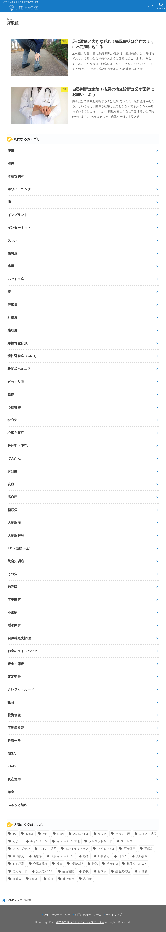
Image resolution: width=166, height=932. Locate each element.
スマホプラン (21, 848)
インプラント (18, 215)
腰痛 (11, 163)
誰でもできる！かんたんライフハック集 (80, 922)
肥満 (11, 150)
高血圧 (13, 497)
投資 (11, 702)
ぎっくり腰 (16, 381)
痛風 (11, 266)
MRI (45, 833)
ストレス (126, 841)
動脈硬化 (103, 856)
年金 (11, 792)
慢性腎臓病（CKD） (23, 356)
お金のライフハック (23, 651)
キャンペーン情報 (68, 841)
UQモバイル (81, 833)
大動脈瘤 (14, 522)
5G (15, 833)
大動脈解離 (16, 535)
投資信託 (14, 715)
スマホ (13, 240)
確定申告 (14, 676)
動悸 (11, 394)
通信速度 (68, 878)
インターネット (19, 227)
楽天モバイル (44, 871)
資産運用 (14, 779)
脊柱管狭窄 (16, 176)
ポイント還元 (47, 848)
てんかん (14, 458)
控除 (95, 863)
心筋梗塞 (14, 407)
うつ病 (13, 574)
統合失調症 (16, 561)
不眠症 (13, 612)
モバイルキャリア (76, 848)
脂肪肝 (13, 330)
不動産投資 (16, 727)
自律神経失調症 (19, 638)
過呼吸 (13, 586)
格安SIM (112, 863)
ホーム (150, 6)
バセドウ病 (16, 279)
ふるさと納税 (18, 805)
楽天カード (20, 871)
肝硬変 (13, 317)
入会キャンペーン (62, 856)
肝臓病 (13, 304)
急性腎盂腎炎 (18, 343)
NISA (12, 753)
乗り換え (18, 856)
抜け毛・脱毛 (18, 445)
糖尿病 (13, 510)
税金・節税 (16, 664)
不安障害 (14, 599)
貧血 (11, 484)
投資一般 (14, 740)
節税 (86, 871)
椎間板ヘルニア (19, 368)
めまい (17, 841)
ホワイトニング (19, 189)
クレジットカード (21, 689)
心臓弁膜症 (16, 432)
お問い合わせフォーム (88, 914)
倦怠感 (13, 253)
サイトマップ (114, 914)
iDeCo (13, 766)
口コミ (122, 856)
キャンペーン (39, 841)
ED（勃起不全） (20, 548)
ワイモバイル (106, 848)
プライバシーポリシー (57, 914)
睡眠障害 (14, 625)
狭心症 (13, 420)
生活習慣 (68, 871)
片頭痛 (13, 471)
